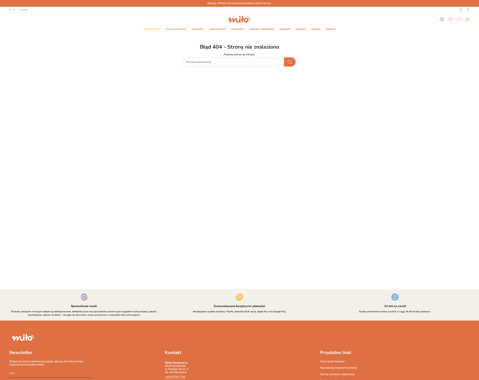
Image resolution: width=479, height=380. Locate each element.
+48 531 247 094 (175, 376)
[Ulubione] (459, 19)
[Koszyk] (467, 19)
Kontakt (24, 9)
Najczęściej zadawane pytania (338, 367)
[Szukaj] (290, 62)
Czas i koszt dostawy (332, 361)
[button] (152, 29)
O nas (12, 9)
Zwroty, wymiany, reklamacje (337, 374)
